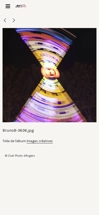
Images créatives (40, 141)
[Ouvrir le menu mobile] (7, 6)
